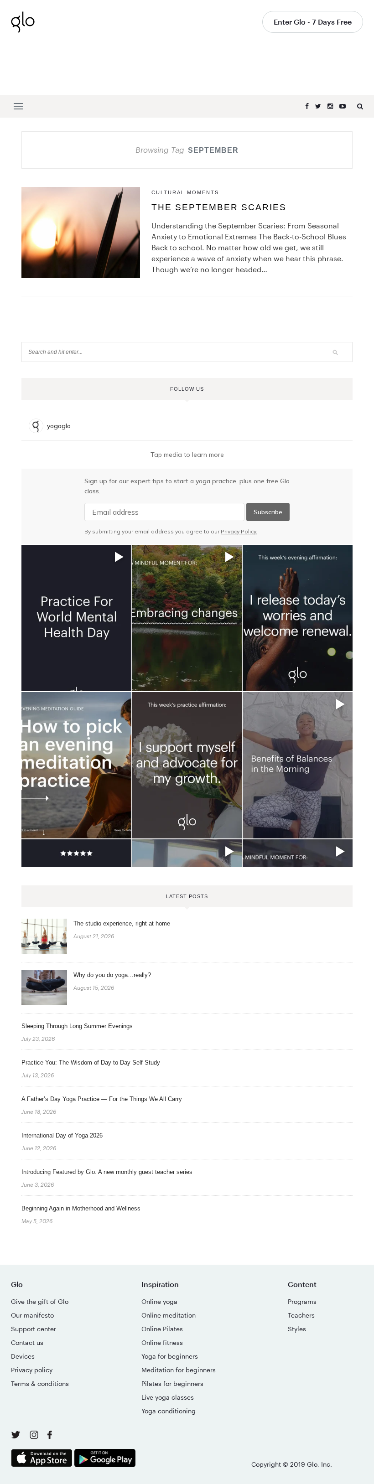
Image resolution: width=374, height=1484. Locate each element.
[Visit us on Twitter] (16, 1435)
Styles (297, 1329)
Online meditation (168, 1315)
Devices (23, 1356)
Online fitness (162, 1342)
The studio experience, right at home (121, 923)
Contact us (27, 1342)
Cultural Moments (185, 192)
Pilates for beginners (172, 1383)
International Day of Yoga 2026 (62, 1135)
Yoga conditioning (168, 1411)
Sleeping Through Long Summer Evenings (77, 1026)
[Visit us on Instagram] (35, 1436)
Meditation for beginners (178, 1370)
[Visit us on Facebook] (49, 1436)
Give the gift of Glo (39, 1301)
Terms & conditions (40, 1383)
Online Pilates (162, 1329)
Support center (33, 1329)
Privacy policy (31, 1370)
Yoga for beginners (169, 1356)
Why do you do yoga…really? (112, 975)
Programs (302, 1301)
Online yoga (159, 1301)
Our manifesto (32, 1315)
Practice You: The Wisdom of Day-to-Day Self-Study (90, 1062)
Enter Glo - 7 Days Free (313, 21)
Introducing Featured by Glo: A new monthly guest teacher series (106, 1172)
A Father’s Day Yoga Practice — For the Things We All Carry (101, 1099)
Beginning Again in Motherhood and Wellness (80, 1208)
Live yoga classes (167, 1397)
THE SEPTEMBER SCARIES (218, 207)
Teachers (301, 1315)
